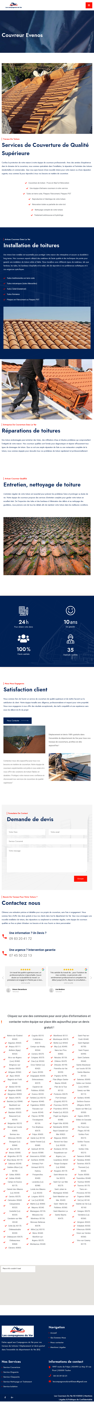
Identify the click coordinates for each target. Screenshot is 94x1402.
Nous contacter (57, 1342)
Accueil (53, 1333)
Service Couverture (11, 1367)
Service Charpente (11, 1377)
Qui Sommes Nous (58, 1337)
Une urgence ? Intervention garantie (32, 950)
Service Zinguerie (11, 1372)
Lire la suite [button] (25, 983)
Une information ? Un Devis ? (27, 933)
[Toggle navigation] (89, 5)
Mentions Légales (58, 1347)
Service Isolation (10, 1386)
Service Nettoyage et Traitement (17, 1381)
